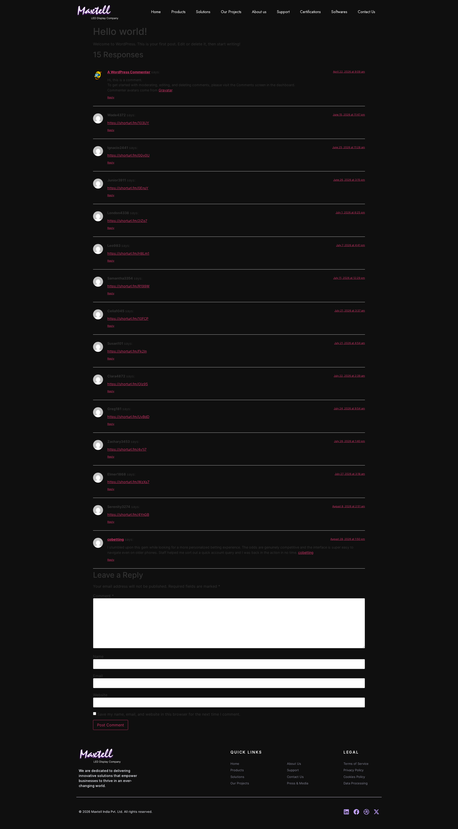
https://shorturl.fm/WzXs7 (128, 482)
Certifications (310, 12)
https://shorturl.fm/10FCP (127, 319)
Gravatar (165, 90)
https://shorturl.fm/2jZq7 (127, 221)
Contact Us (366, 12)
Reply (110, 97)
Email (98, 676)
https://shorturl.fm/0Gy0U (128, 155)
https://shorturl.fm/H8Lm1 (128, 253)
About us (259, 12)
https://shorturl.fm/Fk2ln (127, 351)
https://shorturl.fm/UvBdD (128, 417)
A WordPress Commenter (128, 72)
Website (100, 695)
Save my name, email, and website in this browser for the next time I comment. (168, 714)
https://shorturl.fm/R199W (128, 286)
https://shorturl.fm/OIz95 (127, 384)
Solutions (203, 12)
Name (98, 656)
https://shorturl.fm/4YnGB (128, 514)
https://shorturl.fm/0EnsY (127, 188)
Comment (103, 596)
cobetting (115, 539)
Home (156, 12)
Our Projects (231, 12)
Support (283, 12)
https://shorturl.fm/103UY (128, 123)
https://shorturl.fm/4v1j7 (126, 449)
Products (178, 12)
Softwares (339, 12)
